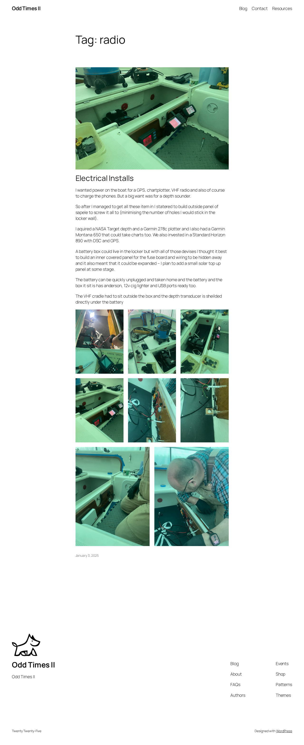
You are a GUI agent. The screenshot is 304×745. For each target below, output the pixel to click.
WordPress (284, 731)
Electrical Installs (105, 178)
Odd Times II (26, 8)
